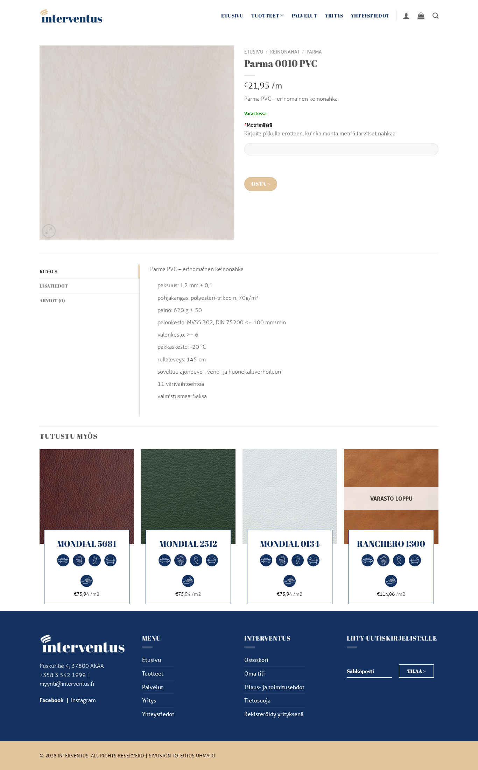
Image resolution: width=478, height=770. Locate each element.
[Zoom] (49, 231)
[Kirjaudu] (406, 15)
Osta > (260, 184)
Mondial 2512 (188, 543)
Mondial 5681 (86, 543)
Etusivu (232, 15)
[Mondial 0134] (289, 496)
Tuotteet (265, 15)
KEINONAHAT (285, 52)
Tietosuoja (257, 700)
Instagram (83, 700)
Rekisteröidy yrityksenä (273, 714)
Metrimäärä (258, 124)
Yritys (334, 15)
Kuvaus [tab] (49, 271)
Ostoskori (256, 659)
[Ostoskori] (420, 15)
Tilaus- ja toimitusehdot (274, 687)
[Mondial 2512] (188, 496)
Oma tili (254, 673)
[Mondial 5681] (87, 496)
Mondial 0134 (289, 543)
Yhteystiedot (370, 15)
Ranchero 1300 (391, 543)
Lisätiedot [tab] (54, 286)
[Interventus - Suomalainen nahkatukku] (71, 15)
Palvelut (304, 15)
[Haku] (435, 16)
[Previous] (40, 529)
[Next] (438, 529)
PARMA (314, 52)
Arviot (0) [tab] (52, 300)
